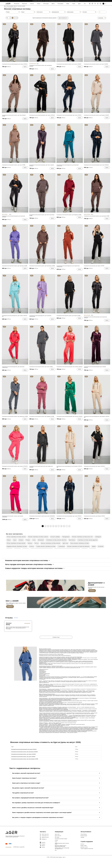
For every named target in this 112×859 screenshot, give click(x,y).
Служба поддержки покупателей (87, 848)
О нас (56, 841)
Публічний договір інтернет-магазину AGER (62, 843)
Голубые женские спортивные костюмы (45, 546)
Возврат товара (84, 845)
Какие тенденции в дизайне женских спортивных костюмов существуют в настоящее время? (42, 812)
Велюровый (41, 540)
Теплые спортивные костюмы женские (16, 536)
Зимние (94, 546)
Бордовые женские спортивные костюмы (17, 546)
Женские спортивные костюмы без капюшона (78, 546)
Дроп (79, 3)
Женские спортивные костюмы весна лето (82, 536)
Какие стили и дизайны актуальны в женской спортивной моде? (32, 807)
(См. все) (16, 617)
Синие (33, 540)
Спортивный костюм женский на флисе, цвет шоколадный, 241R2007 (24, 751)
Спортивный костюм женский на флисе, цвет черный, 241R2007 (23, 754)
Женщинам (16, 3)
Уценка (38, 3)
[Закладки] (92, 3)
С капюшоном (61, 546)
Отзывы (56, 840)
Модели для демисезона (44, 682)
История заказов (84, 835)
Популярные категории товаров (61, 838)
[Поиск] (100, 3)
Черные (9, 540)
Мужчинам (24, 3)
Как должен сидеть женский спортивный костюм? (28, 788)
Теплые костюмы (42, 712)
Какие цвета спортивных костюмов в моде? (26, 783)
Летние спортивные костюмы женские (16, 543)
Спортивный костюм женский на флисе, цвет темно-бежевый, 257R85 (24, 758)
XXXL (37, 472)
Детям (53, 3)
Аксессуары (46, 3)
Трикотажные (72, 540)
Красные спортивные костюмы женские (50, 543)
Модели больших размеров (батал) (46, 710)
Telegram (43, 845)
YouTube (43, 847)
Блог (56, 850)
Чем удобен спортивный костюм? (23, 793)
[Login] (95, 3)
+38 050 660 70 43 (45, 835)
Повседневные (66, 536)
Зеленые (30, 543)
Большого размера (55, 536)
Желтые (36, 543)
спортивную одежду (46, 663)
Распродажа (60, 3)
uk (105, 3)
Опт (85, 3)
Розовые (28, 540)
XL (8, 69)
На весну (31, 546)
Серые (14, 540)
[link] (18, 626)
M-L (30, 120)
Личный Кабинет (84, 834)
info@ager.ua (44, 839)
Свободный (98, 536)
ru (103, 3)
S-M (32, 120)
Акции (73, 3)
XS (57, 271)
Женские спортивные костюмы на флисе (38, 536)
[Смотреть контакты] (89, 3)
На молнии (100, 546)
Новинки (32, 3)
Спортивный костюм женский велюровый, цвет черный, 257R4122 (24, 749)
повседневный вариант (43, 699)
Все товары (57, 837)
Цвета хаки (65, 543)
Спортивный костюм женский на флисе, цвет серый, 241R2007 (23, 756)
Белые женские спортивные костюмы (79, 543)
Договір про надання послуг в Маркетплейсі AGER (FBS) (60, 846)
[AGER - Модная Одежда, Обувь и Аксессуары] (8, 3)
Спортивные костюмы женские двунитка (87, 540)
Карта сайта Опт (58, 835)
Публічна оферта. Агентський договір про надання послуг (62, 848)
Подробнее (92, 590)
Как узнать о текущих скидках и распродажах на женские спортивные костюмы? (37, 817)
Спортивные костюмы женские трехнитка (56, 540)
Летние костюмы (42, 717)
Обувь (67, 3)
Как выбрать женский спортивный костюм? (26, 773)
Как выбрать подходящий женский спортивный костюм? (30, 797)
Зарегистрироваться (63, 17)
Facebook (43, 842)
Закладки (82, 837)
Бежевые (21, 540)
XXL (34, 472)
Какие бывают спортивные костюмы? (24, 778)
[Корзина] (97, 3)
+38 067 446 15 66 (45, 834)
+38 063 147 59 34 (45, 837)
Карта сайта (57, 834)
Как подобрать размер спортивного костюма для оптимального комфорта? (36, 802)
